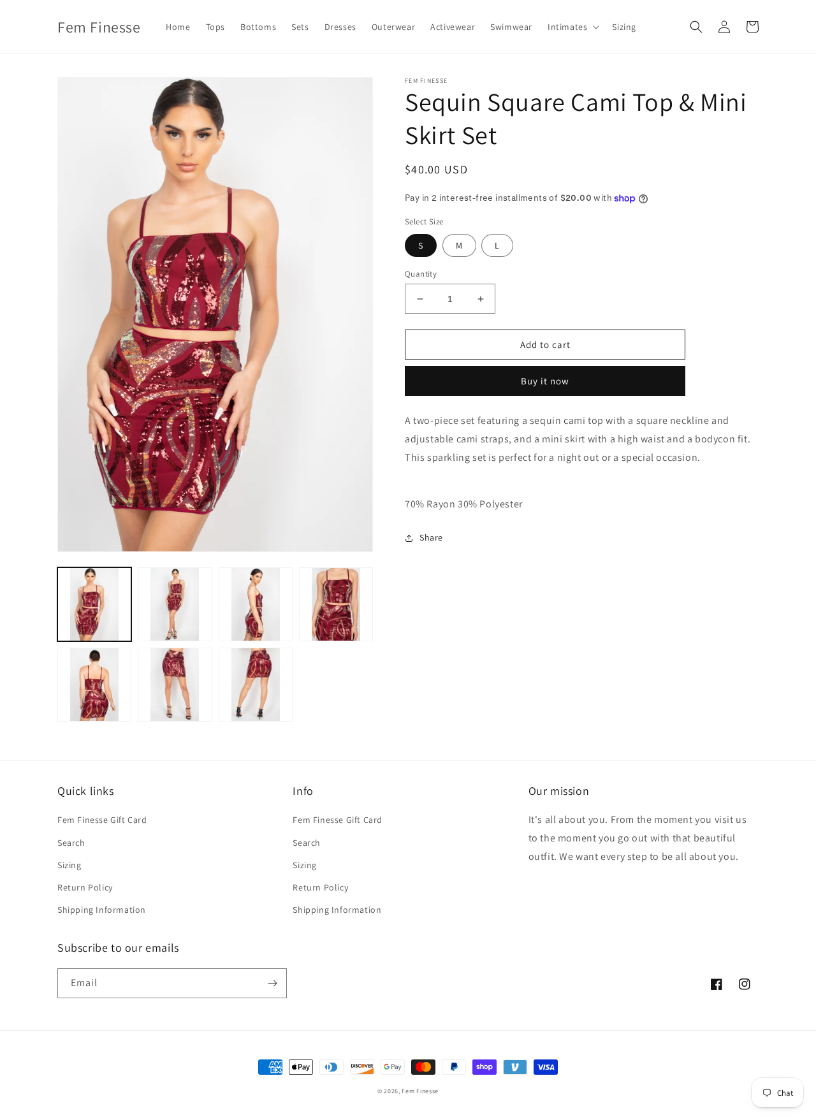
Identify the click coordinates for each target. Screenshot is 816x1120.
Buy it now (545, 381)
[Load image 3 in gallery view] (256, 604)
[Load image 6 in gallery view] (175, 685)
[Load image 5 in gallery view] (94, 685)
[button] (572, 26)
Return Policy (85, 887)
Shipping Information (101, 909)
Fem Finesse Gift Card (102, 819)
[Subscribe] (272, 983)
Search (71, 842)
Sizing (69, 865)
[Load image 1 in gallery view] (94, 604)
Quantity (421, 273)
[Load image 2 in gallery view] (175, 604)
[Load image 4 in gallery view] (336, 604)
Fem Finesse (420, 1091)
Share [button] (431, 537)
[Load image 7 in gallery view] (256, 685)
